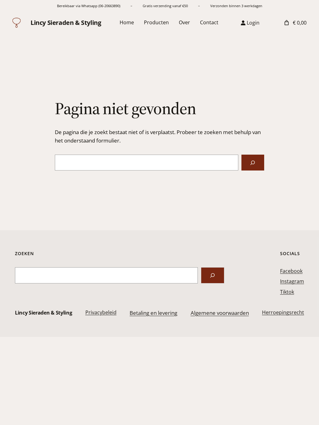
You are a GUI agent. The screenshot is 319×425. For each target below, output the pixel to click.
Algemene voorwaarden (220, 312)
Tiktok (287, 291)
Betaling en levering (153, 312)
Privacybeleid (101, 312)
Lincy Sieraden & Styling (66, 22)
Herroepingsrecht (283, 312)
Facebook (291, 271)
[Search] (212, 275)
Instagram (292, 281)
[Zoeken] (252, 162)
